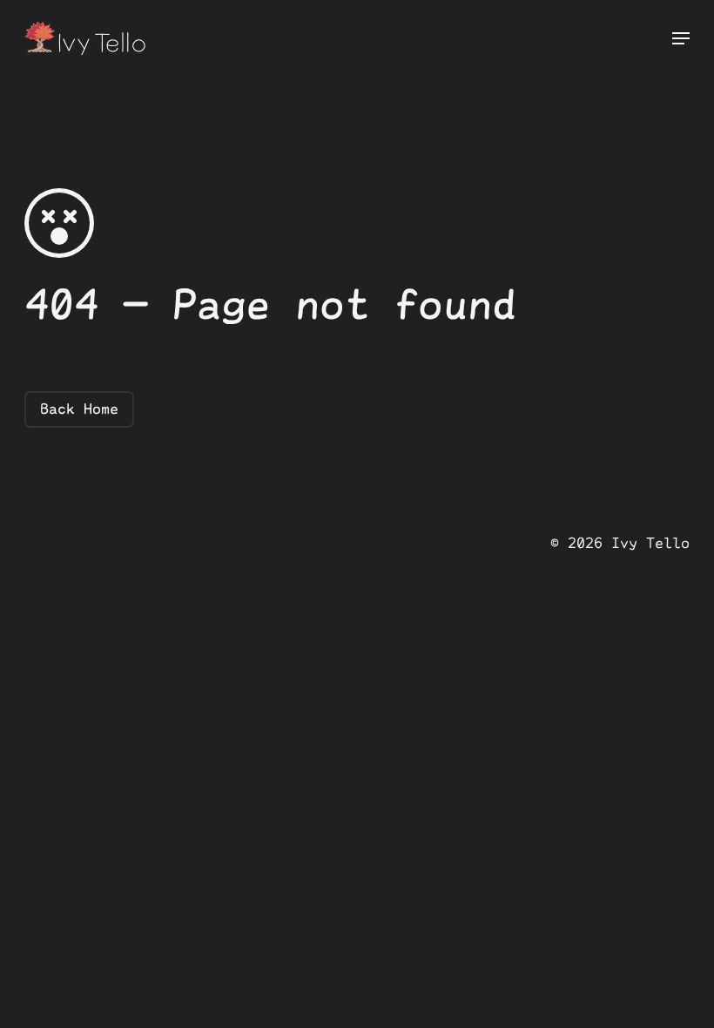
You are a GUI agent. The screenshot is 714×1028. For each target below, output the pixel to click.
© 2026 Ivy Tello (620, 542)
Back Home (79, 408)
